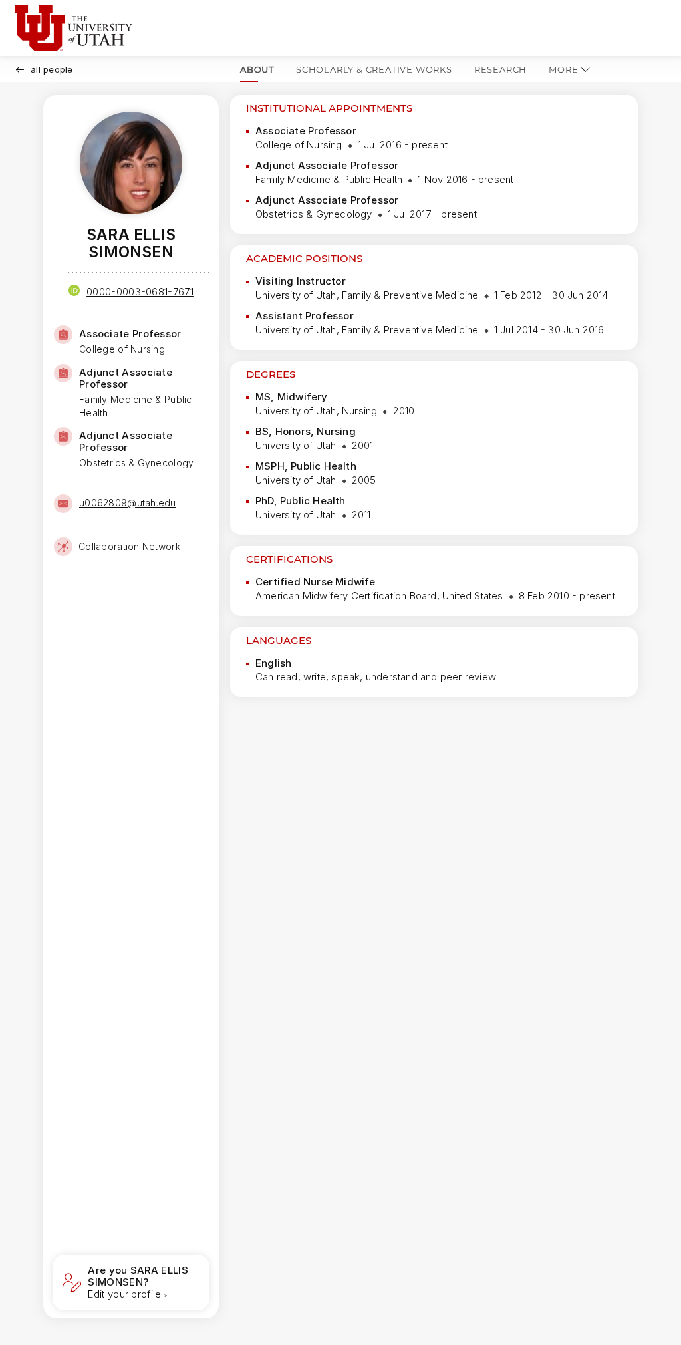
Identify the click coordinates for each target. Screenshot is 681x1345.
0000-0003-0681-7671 (140, 291)
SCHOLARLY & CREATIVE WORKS (374, 69)
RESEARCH (500, 69)
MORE (563, 69)
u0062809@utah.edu (127, 502)
